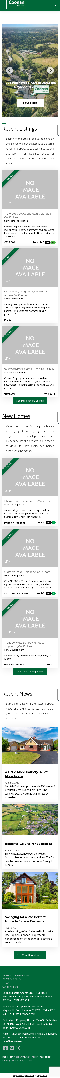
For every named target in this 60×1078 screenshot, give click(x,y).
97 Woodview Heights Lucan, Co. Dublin (29, 369)
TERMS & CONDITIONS (15, 975)
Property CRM (8, 1060)
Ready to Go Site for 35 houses (28, 844)
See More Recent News (30, 955)
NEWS (6, 983)
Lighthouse (42, 1075)
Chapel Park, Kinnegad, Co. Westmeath (28, 501)
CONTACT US (10, 986)
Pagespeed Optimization (23, 1075)
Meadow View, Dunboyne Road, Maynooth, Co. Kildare (24, 644)
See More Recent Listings (30, 400)
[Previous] (9, 70)
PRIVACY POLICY (11, 979)
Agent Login (27, 1060)
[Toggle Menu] (54, 5)
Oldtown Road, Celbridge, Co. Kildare (27, 571)
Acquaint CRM (32, 1057)
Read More (30, 103)
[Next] (50, 70)
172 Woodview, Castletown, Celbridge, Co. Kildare (27, 215)
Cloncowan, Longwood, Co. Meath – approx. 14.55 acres (26, 293)
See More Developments (30, 671)
